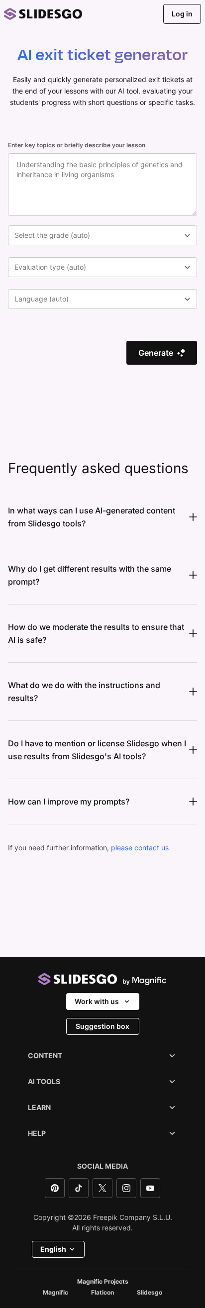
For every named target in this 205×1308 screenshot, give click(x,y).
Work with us (97, 1001)
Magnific (55, 1292)
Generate (155, 353)
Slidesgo (149, 1292)
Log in (182, 13)
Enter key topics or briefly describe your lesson (76, 145)
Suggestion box (102, 1026)
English (53, 1249)
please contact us (140, 847)
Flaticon (102, 1292)
